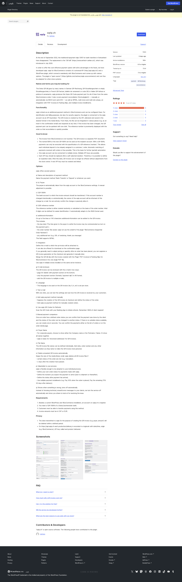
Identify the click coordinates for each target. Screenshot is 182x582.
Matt (145, 557)
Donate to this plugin (120, 160)
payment (133, 81)
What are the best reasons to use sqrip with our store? (55, 516)
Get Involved (113, 554)
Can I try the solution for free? (46, 504)
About (9, 554)
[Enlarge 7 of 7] (105, 466)
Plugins (43, 560)
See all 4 (143, 77)
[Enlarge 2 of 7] (56, 459)
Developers (78, 560)
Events (111, 557)
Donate (112, 560)
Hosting (10, 560)
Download (141, 34)
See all (143, 125)
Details (40, 44)
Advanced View (118, 90)
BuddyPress (147, 563)
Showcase (44, 554)
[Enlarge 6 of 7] (105, 443)
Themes (43, 557)
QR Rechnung (141, 81)
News (9, 557)
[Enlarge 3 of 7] (56, 467)
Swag (111, 563)
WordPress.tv (80, 563)
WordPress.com (148, 554)
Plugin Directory (13, 9)
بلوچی (27, 572)
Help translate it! (107, 15)
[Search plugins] (28, 21)
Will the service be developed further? (49, 510)
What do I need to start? (45, 492)
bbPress (146, 560)
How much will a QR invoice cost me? (49, 498)
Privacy (10, 563)
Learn (77, 554)
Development (62, 44)
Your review (117, 125)
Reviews (50, 44)
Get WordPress (173, 3)
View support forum (120, 141)
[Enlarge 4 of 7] (81, 443)
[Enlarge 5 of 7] (81, 461)
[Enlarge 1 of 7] (56, 443)
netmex (52, 36)
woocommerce (141, 85)
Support (143, 44)
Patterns (44, 563)
